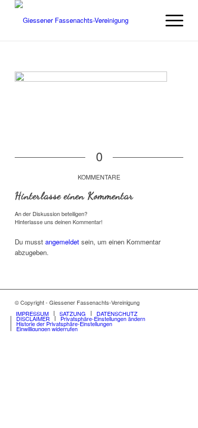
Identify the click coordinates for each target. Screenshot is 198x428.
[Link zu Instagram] (175, 302)
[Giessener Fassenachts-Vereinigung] (82, 20)
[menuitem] (169, 20)
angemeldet (62, 241)
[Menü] (169, 20)
